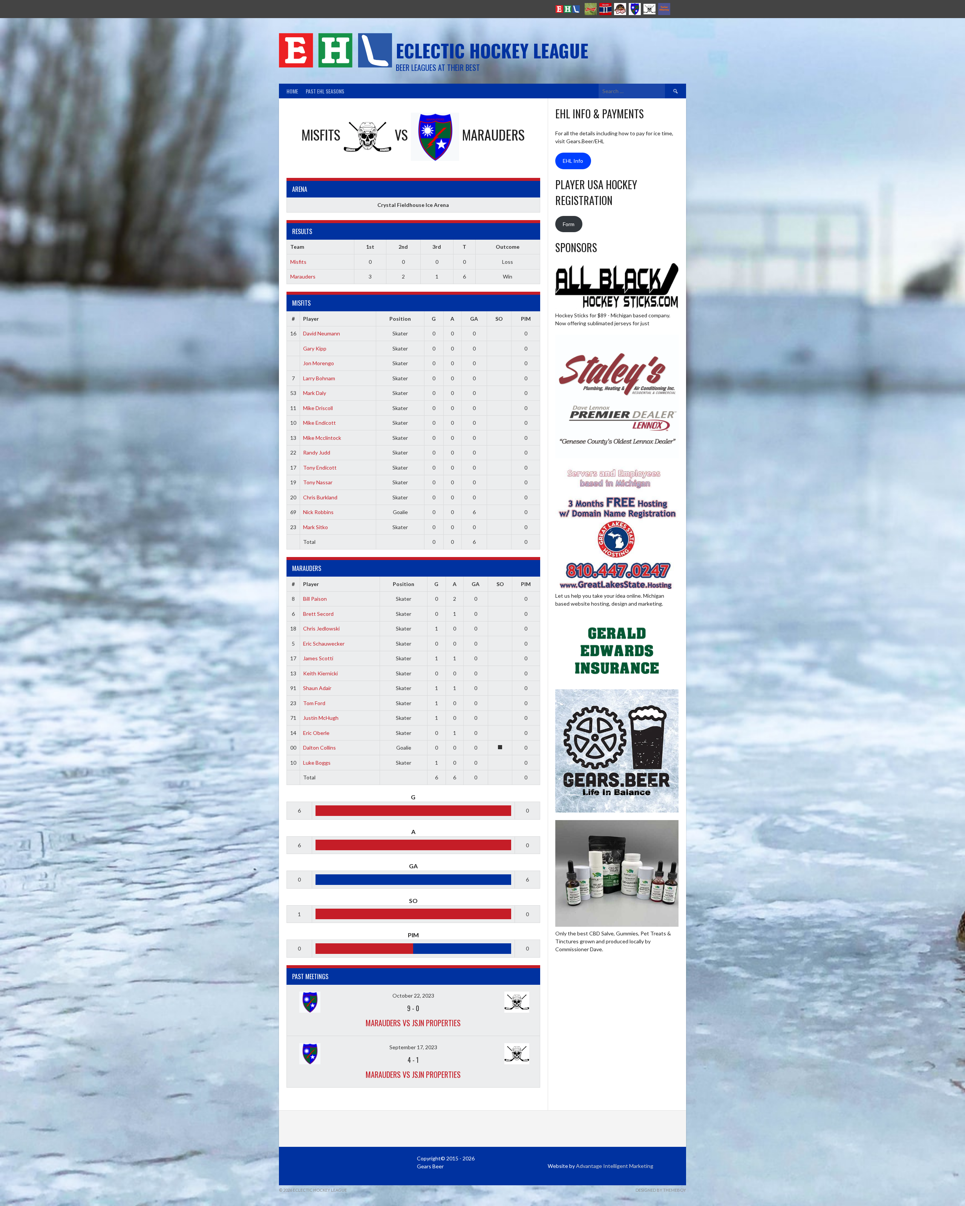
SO (499, 318)
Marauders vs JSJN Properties (413, 1022)
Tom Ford (314, 703)
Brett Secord (318, 614)
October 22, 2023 (413, 995)
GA (474, 318)
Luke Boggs (317, 762)
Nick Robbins (318, 512)
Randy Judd (316, 452)
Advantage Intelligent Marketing (614, 1166)
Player (311, 318)
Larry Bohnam (319, 378)
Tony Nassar (317, 482)
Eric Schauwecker (324, 643)
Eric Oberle (316, 733)
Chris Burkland (320, 497)
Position (400, 318)
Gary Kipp (314, 348)
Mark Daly (314, 393)
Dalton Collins (319, 747)
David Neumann (321, 333)
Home (292, 91)
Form (568, 224)
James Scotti (318, 658)
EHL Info (573, 161)
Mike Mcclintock (322, 438)
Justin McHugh (321, 718)
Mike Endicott (319, 422)
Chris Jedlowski (321, 628)
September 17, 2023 (413, 1047)
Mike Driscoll (318, 408)
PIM (526, 318)
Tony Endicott (320, 467)
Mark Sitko (315, 527)
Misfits (298, 262)
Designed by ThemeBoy (661, 1190)
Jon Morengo (318, 363)
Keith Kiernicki (320, 673)
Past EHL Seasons (325, 91)
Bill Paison (315, 598)
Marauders (303, 276)
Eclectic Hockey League (492, 50)
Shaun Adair (317, 688)
